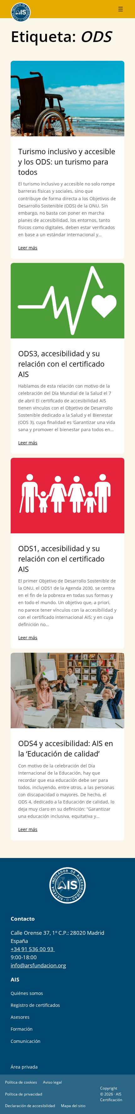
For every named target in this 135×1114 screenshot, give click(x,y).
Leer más (27, 248)
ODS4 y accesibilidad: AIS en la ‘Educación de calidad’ (65, 748)
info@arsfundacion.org (38, 965)
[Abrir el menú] (120, 9)
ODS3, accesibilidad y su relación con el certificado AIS (61, 363)
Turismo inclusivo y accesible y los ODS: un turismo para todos (66, 161)
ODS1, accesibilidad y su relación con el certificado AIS (61, 558)
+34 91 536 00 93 (33, 949)
